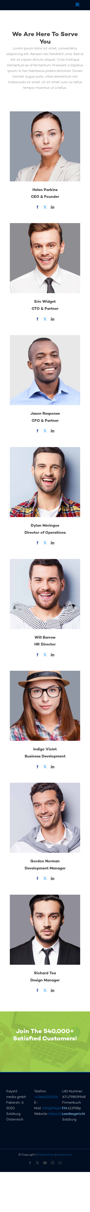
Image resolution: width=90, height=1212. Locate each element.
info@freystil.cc (54, 1108)
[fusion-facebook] (37, 207)
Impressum (64, 1154)
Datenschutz (46, 1154)
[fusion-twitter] (45, 207)
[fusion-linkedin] (52, 207)
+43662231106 (46, 1097)
